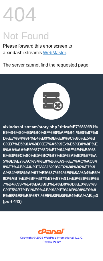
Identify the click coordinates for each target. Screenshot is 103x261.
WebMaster (54, 52)
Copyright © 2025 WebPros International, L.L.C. (51, 237)
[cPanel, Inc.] (51, 233)
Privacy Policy (52, 241)
